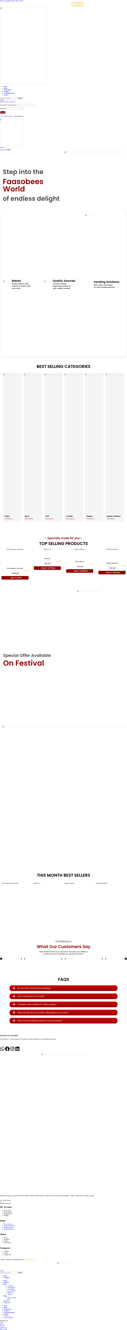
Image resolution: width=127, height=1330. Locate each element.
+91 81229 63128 (5, 1200)
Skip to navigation (5, 1)
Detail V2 (10, 1294)
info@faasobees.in (5, 1203)
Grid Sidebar (11, 1287)
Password (3, 108)
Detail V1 (10, 1292)
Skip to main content (17, 1)
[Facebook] (7, 1048)
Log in (3, 112)
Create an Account (10, 102)
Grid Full (10, 1286)
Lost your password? (6, 116)
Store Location (11, 1297)
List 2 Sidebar (11, 1291)
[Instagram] (12, 1048)
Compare (6, 1316)
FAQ (8, 1299)
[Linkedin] (17, 1048)
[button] (1, 959)
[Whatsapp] (2, 1048)
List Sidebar (11, 1289)
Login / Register (8, 1317)
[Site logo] (23, 83)
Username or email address (8, 105)
